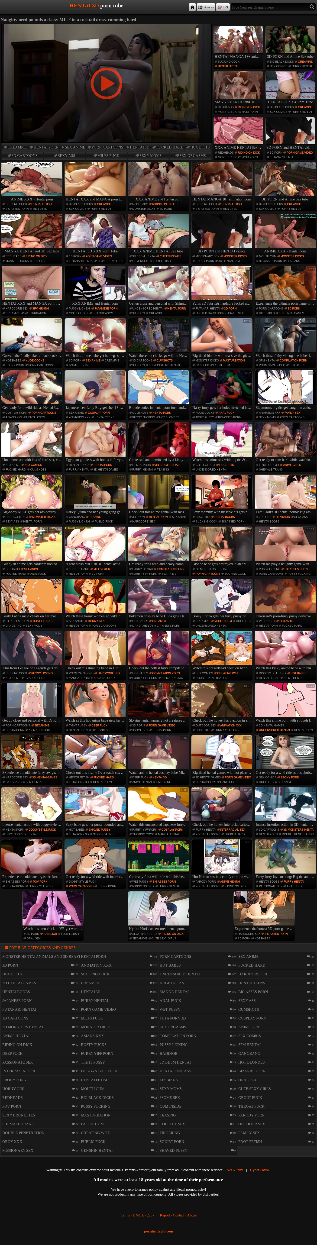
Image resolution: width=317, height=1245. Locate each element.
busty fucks (42, 621)
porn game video (300, 152)
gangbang (77, 517)
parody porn (206, 881)
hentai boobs (79, 465)
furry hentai (301, 66)
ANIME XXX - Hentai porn (32, 199)
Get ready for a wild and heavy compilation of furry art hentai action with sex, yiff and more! (159, 547)
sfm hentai (40, 308)
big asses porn (17, 208)
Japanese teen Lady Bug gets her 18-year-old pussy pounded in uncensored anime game (96, 390)
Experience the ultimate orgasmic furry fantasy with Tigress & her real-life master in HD (32, 860)
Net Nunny (234, 1170)
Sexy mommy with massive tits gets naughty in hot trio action (222, 495)
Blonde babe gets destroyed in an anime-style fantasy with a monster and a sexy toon (222, 547)
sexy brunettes (110, 261)
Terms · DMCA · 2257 (137, 1215)
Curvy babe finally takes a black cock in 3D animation (32, 338)
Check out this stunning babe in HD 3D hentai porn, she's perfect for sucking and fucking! (96, 651)
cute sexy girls (163, 938)
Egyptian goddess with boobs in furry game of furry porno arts (96, 443)
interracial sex (232, 829)
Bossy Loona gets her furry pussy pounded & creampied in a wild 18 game (222, 599)
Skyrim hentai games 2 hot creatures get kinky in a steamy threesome (159, 703)
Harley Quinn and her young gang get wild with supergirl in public (96, 495)
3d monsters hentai (164, 365)
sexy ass (66, 156)
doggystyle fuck (272, 673)
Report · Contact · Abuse (178, 1215)
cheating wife (170, 256)
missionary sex (207, 256)
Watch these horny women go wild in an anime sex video (96, 599)
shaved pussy (99, 829)
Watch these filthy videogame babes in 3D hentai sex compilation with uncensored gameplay (286, 338)
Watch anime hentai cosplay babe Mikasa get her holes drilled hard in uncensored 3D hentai (159, 755)
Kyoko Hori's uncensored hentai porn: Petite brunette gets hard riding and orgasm (159, 912)
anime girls (292, 465)
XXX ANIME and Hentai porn (158, 199)
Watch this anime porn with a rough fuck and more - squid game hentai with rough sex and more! (286, 703)
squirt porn (172, 1142)
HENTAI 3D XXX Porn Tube (290, 102)
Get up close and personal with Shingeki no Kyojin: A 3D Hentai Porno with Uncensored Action (159, 286)
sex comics (278, 66)
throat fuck (251, 1106)
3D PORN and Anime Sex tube (290, 56)
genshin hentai (97, 1150)
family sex (292, 412)
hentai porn (46, 147)
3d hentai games (230, 261)
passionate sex (232, 313)
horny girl (96, 621)
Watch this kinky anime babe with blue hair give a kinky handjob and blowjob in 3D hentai (286, 651)
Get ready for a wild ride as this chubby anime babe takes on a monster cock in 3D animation (286, 755)
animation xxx (79, 417)
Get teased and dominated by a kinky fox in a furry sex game (159, 443)
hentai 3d (139, 147)
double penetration (211, 678)
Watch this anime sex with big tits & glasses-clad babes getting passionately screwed (222, 443)
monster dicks (229, 111)
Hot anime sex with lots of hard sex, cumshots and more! (32, 443)
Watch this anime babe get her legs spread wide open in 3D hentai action (96, 338)
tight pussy (205, 417)
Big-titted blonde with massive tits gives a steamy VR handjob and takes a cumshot (222, 338)
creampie (17, 147)
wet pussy (267, 621)
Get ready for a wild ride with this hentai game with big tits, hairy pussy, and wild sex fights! (159, 860)
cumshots (165, 360)
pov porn (40, 881)
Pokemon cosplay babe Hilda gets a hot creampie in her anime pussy (159, 599)
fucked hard (170, 147)
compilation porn (293, 360)
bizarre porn (35, 678)
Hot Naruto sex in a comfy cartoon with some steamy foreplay (222, 860)
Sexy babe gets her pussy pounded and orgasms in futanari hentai (96, 807)
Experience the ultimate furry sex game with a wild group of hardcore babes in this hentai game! (32, 755)
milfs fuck (108, 156)
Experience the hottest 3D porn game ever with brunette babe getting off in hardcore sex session (265, 912)
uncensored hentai (147, 308)
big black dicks (282, 61)
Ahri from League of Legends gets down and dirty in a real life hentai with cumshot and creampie (32, 651)
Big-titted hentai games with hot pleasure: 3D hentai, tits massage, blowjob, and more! (222, 755)
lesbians (293, 261)
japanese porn (106, 308)
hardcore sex (17, 308)
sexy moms (150, 156)
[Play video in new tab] (106, 26)
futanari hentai (282, 157)
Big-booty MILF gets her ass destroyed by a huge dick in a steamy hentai (32, 495)
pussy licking (79, 308)
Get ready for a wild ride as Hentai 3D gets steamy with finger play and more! (32, 390)
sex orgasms (192, 156)
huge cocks (35, 360)
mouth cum (267, 256)
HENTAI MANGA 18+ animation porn (239, 56)
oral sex (34, 938)
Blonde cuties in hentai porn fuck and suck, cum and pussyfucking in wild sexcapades (159, 390)
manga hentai (142, 625)
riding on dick (249, 107)
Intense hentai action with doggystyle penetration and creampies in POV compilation (32, 807)
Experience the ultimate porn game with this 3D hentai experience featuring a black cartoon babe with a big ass (286, 286)
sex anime (75, 147)
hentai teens (104, 417)
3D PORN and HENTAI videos (290, 147)
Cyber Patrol (259, 1170)
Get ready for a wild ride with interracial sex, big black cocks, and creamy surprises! (96, 860)
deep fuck (99, 725)
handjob (202, 365)
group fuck (250, 1098)
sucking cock (228, 61)
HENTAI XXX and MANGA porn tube (95, 199)
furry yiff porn (144, 573)
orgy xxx (12, 1142)
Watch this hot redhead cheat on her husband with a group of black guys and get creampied (222, 651)
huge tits (200, 147)
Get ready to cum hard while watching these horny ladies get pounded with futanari (286, 443)
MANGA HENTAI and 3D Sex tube (239, 102)
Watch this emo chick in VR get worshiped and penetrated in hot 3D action (53, 912)
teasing (163, 469)
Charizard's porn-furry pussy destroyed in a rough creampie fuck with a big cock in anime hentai (286, 599)
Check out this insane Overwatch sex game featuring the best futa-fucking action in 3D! (96, 755)
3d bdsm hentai (143, 256)
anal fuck (226, 412)
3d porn (251, 111)
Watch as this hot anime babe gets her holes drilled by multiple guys (96, 703)
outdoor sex (206, 725)
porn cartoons (107, 147)
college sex (78, 313)
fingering (163, 782)
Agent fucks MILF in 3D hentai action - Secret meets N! (96, 547)
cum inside (140, 261)
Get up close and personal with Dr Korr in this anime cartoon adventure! (32, 703)
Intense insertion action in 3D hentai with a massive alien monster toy (286, 807)
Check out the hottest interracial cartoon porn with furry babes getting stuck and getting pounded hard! (222, 807)
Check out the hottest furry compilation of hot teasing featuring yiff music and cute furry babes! (159, 651)
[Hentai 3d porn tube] (192, 7)
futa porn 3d (269, 465)
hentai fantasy (176, 1071)
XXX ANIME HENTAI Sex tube (239, 147)
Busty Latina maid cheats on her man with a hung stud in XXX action (32, 599)
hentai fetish (228, 66)
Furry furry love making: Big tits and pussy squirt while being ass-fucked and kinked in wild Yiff (286, 860)
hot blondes (169, 417)
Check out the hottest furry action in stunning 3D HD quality (222, 703)
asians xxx (14, 417)
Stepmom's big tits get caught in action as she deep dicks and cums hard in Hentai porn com (286, 390)
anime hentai (78, 365)
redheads (226, 107)
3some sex (140, 730)
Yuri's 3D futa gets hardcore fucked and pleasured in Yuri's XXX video (222, 286)
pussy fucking (143, 417)
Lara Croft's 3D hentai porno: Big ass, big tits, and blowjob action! (286, 495)
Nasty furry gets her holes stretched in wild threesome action (222, 390)
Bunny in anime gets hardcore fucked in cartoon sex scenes (32, 547)
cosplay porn (16, 412)
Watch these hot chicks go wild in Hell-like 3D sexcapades (159, 338)
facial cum (221, 365)
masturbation (35, 313)
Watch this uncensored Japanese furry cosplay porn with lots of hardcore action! (159, 807)
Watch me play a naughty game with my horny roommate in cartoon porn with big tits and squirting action (286, 547)
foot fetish (162, 261)
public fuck (103, 521)
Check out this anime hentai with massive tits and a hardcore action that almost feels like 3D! (159, 495)
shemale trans (271, 469)
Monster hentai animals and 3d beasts (42, 956)
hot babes (267, 313)
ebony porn (205, 261)
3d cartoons (25, 156)
